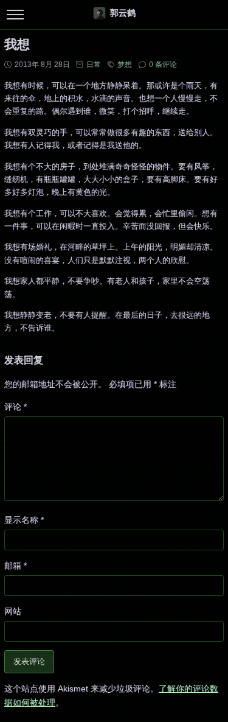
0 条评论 (163, 64)
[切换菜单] (15, 15)
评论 (15, 407)
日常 (93, 64)
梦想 (124, 64)
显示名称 (24, 520)
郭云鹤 (123, 13)
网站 (12, 611)
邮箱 (15, 565)
